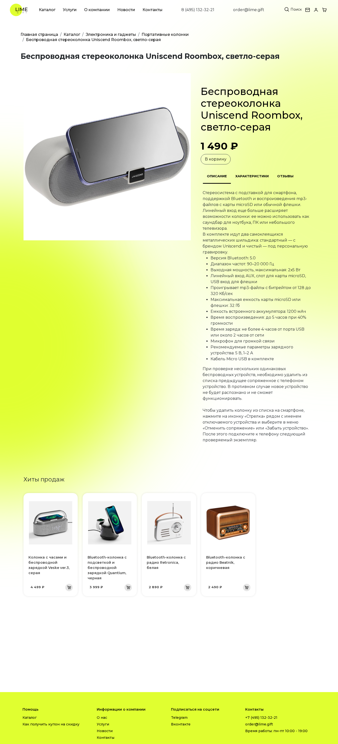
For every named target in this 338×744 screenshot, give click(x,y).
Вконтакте (181, 724)
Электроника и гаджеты (111, 34)
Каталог (47, 9)
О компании (97, 9)
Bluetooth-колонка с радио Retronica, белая (166, 562)
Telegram (179, 717)
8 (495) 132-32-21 (197, 9)
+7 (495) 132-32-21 (261, 717)
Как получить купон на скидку (51, 724)
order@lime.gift (248, 9)
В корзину (215, 159)
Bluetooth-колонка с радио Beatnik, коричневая (225, 562)
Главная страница (39, 34)
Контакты (153, 9)
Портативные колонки (165, 34)
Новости (126, 9)
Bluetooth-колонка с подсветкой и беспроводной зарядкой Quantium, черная (107, 567)
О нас (102, 717)
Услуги (70, 9)
